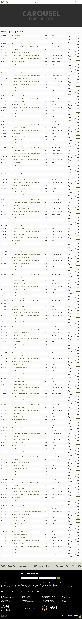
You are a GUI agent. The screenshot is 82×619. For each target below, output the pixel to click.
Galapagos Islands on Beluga (18, 87)
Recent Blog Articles (5, 601)
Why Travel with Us (66, 597)
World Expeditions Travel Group (33, 606)
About (46, 2)
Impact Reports (45, 597)
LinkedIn (40, 591)
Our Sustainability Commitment (48, 596)
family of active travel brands (33, 608)
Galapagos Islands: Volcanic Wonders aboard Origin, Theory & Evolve (26, 55)
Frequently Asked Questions (47, 600)
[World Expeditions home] (5, 2)
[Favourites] (80, 2)
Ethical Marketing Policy (47, 599)
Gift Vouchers (24, 600)
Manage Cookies (77, 615)
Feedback (3, 599)
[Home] (1, 28)
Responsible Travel (38, 2)
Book (78, 36)
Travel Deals (24, 599)
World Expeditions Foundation (48, 601)
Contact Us (64, 601)
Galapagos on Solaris (16, 35)
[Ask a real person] (80, 617)
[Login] (77, 2)
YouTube (31, 591)
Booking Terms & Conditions (7, 597)
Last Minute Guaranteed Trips (28, 601)
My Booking (3, 596)
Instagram (22, 591)
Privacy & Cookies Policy (67, 615)
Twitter (13, 591)
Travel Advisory (4, 600)
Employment (64, 600)
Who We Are (64, 596)
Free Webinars (25, 597)
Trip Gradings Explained (27, 596)
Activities (23, 2)
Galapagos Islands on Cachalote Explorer (20, 41)
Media (63, 599)
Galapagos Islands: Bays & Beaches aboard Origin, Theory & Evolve (26, 46)
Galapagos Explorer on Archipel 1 (19, 38)
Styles (29, 2)
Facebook (5, 591)
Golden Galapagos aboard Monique (19, 67)
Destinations (15, 2)
